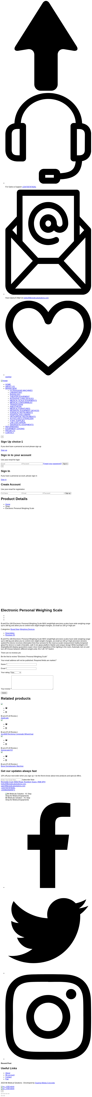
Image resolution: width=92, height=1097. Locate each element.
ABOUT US (10, 386)
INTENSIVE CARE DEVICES (22, 398)
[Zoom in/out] (8, 1093)
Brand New (15, 629)
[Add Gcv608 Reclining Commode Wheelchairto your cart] (6, 724)
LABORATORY (16, 392)
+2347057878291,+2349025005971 (8, 789)
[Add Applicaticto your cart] (6, 708)
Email (4, 668)
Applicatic (5, 718)
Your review (6, 689)
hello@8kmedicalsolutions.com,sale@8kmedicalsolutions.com (13, 785)
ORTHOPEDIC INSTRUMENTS (23, 417)
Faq (7, 1079)
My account (9, 1075)
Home (7, 504)
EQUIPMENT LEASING (14, 429)
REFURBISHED (12, 427)
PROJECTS (10, 431)
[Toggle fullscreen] (6, 1093)
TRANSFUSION (16, 405)
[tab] (48, 633)
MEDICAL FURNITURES (20, 409)
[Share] (4, 1093)
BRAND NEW (11, 388)
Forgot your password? (52, 464)
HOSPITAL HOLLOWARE (20, 415)
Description (9, 633)
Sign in (65, 464)
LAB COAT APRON (18, 423)
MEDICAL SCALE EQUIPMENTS (23, 400)
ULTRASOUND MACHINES (21, 390)
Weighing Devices (27, 629)
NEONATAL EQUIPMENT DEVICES (24, 411)
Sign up (4, 450)
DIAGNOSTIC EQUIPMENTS (22, 425)
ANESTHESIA (16, 407)
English (11, 1087)
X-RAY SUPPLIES (17, 421)
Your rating (6, 672)
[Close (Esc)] (2, 1093)
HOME (8, 384)
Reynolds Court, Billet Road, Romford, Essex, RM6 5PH (23, 782)
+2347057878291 (29, 187)
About (7, 1073)
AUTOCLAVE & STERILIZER (22, 419)
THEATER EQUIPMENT (20, 396)
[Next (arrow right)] (4, 1095)
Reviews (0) (10, 635)
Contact (8, 1077)
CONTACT (9, 433)
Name (4, 664)
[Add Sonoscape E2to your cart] (6, 740)
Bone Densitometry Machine (12, 766)
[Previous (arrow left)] (2, 1095)
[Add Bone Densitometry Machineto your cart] (6, 756)
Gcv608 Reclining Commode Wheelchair (17, 734)
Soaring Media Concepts (45, 1083)
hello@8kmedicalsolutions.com (36, 298)
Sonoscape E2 (7, 750)
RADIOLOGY (15, 394)
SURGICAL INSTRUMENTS (21, 413)
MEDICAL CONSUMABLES (21, 402)
